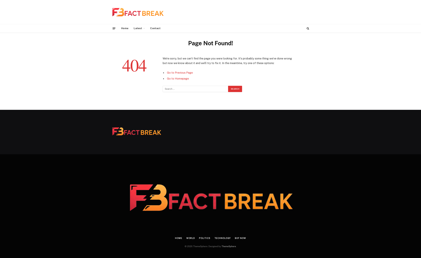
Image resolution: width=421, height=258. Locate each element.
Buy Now (240, 238)
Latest (138, 28)
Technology (222, 238)
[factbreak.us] (138, 12)
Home (124, 28)
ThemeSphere (229, 246)
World (190, 238)
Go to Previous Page (180, 72)
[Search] (307, 28)
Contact (155, 28)
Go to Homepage (178, 78)
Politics (204, 238)
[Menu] (114, 28)
